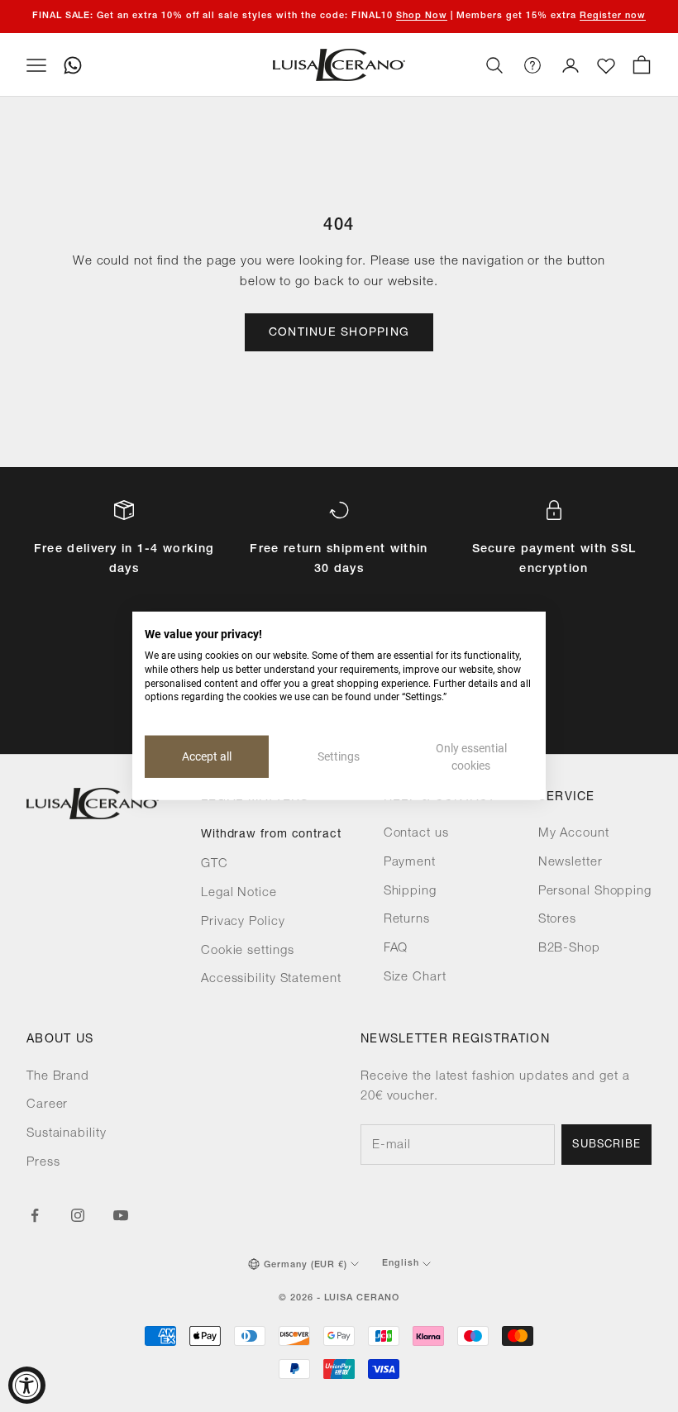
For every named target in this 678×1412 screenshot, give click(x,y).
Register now (613, 16)
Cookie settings (247, 951)
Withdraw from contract (271, 835)
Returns (407, 920)
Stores (557, 920)
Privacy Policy (243, 922)
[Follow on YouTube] (120, 1215)
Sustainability (66, 1134)
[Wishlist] (606, 66)
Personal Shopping (595, 891)
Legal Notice (239, 893)
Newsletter (570, 862)
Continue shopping (339, 333)
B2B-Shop (569, 948)
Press (43, 1163)
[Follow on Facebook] (34, 1215)
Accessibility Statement (271, 979)
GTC (214, 864)
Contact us (416, 834)
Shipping (410, 891)
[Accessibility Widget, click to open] (26, 1385)
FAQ (396, 948)
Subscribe (606, 1145)
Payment (410, 862)
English (400, 1263)
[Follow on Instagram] (77, 1215)
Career (47, 1105)
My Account (573, 834)
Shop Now (421, 16)
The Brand (57, 1077)
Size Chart (415, 977)
